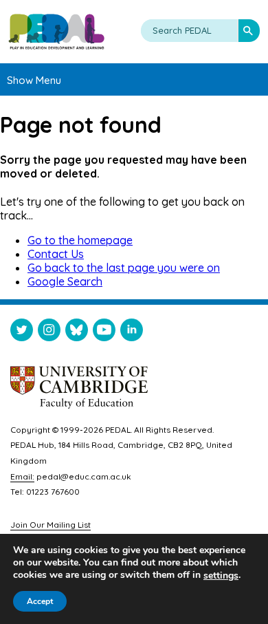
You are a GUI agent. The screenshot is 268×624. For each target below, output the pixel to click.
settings (220, 576)
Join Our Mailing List (50, 524)
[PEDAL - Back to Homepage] (56, 32)
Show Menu (34, 80)
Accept (40, 601)
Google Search (64, 281)
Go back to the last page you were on (123, 268)
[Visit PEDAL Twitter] (21, 333)
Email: (22, 476)
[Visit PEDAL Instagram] (49, 333)
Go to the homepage (80, 240)
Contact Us (55, 254)
